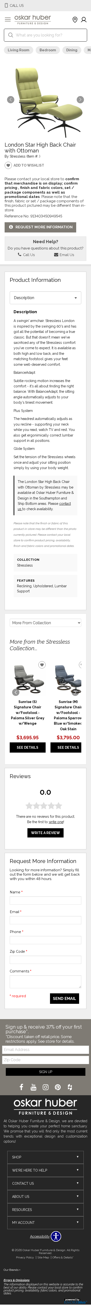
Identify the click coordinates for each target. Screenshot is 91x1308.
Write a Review (45, 833)
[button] (8, 20)
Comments (20, 971)
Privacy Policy (25, 1257)
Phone (16, 932)
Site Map (43, 1257)
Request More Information (44, 227)
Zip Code (18, 951)
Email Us (66, 255)
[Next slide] (75, 692)
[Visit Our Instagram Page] (46, 1087)
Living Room (18, 50)
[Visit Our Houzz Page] (70, 1087)
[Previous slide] (15, 692)
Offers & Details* (63, 1257)
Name (16, 892)
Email (15, 912)
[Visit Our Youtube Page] (34, 1087)
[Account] (83, 20)
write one (56, 822)
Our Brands (12, 1270)
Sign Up (45, 1072)
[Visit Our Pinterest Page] (58, 1087)
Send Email (64, 998)
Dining (71, 50)
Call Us (28, 255)
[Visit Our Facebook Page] (21, 1087)
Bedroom (48, 50)
